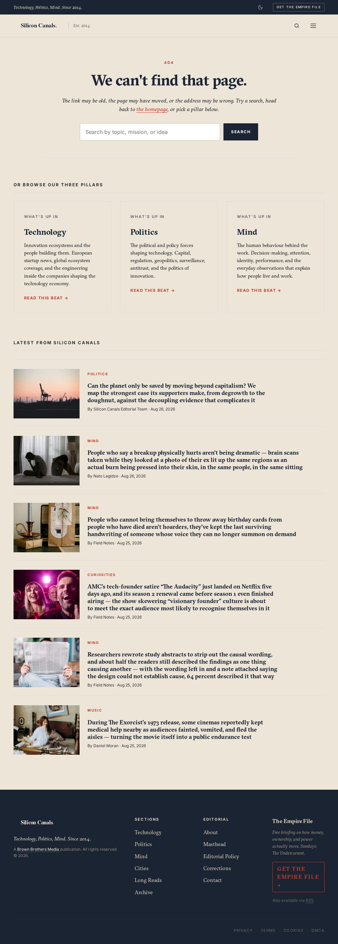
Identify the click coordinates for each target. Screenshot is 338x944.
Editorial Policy (221, 856)
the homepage (151, 109)
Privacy (243, 930)
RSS (310, 900)
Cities (142, 868)
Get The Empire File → (298, 877)
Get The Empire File (299, 7)
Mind (141, 856)
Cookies (294, 930)
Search (241, 131)
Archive (144, 892)
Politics (143, 844)
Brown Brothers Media (38, 849)
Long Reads (148, 880)
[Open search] (297, 26)
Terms (268, 930)
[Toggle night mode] (260, 7)
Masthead (214, 844)
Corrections (217, 868)
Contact (212, 880)
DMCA (318, 930)
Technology (148, 832)
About (210, 832)
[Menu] (313, 25)
